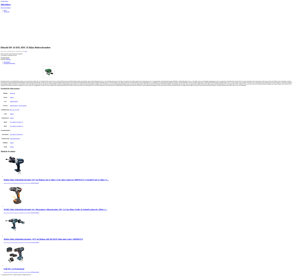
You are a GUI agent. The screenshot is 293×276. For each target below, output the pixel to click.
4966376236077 (14, 101)
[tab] (148, 62)
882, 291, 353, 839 (14, 109)
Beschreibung (7, 62)
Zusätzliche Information (9, 63)
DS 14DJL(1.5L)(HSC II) (16, 122)
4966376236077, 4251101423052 (18, 105)
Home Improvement (15, 138)
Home (5, 10)
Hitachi (12, 97)
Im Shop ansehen (5, 58)
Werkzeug (12, 93)
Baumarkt (8, 59)
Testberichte (6, 11)
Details (26, 51)
